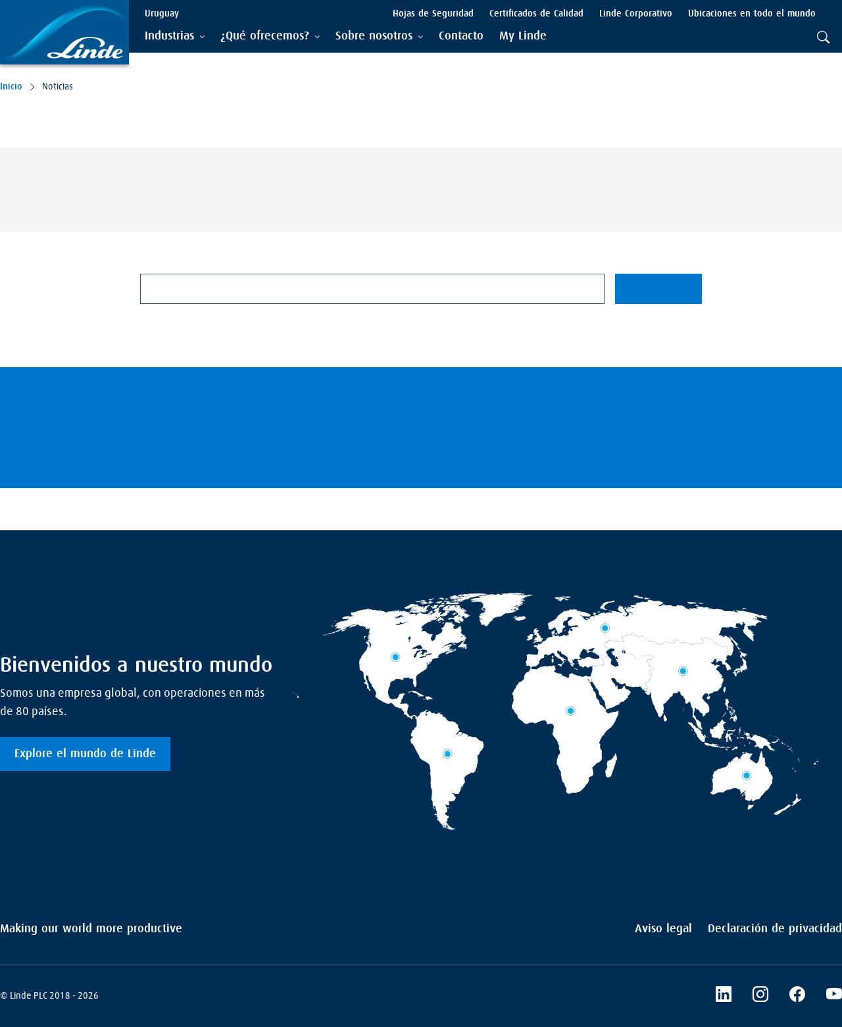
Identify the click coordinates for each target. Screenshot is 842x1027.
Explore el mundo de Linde (85, 754)
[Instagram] (760, 996)
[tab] (175, 36)
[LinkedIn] (723, 996)
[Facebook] (797, 996)
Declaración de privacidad (775, 929)
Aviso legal (663, 929)
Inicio (11, 86)
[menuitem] (461, 36)
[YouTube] (834, 996)
